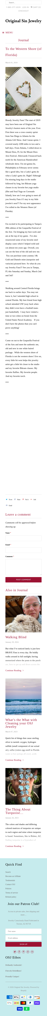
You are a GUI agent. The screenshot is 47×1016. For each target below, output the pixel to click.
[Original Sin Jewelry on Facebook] (19, 951)
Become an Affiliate (13, 876)
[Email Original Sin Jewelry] (32, 951)
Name (8, 533)
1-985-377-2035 (13, 7)
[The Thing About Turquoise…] (23, 786)
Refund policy (10, 897)
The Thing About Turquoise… (17, 811)
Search (8, 872)
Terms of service (11, 893)
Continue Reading (13, 670)
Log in (25, 7)
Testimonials (10, 880)
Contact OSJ (10, 884)
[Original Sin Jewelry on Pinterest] (23, 951)
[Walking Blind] (23, 614)
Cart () (36, 7)
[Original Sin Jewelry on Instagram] (27, 951)
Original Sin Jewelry (21, 987)
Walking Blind (16, 637)
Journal (23, 40)
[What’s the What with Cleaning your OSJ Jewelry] (23, 696)
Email (8, 545)
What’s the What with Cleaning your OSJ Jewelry (21, 723)
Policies (8, 889)
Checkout (23, 11)
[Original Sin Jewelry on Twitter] (14, 951)
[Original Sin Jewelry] (23, 21)
